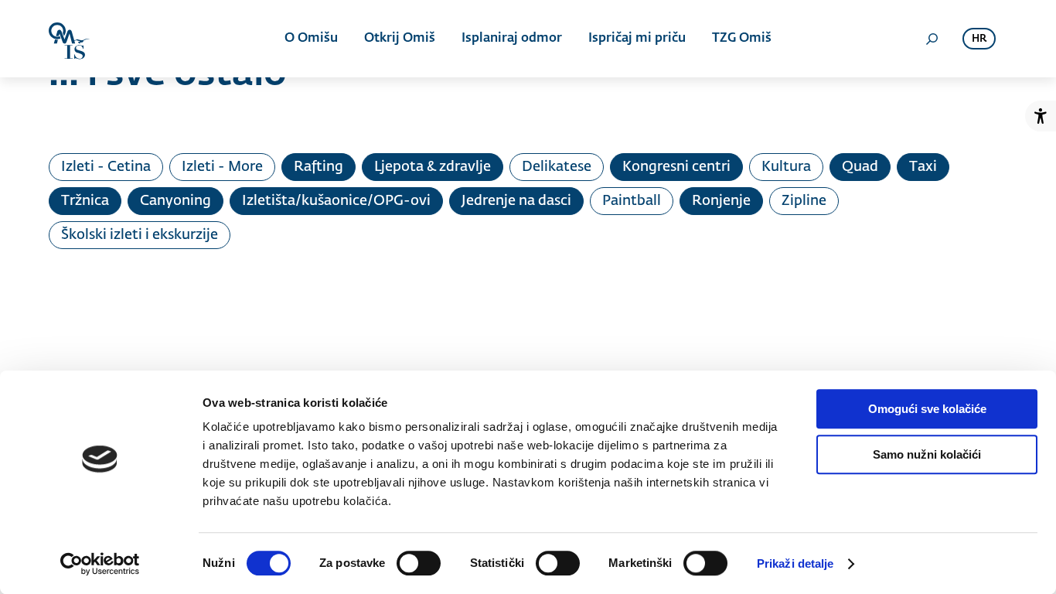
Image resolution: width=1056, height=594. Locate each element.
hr (979, 39)
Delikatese (556, 167)
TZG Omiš (742, 38)
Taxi (923, 167)
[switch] (419, 563)
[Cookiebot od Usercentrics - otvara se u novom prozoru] (100, 563)
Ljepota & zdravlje (432, 167)
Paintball (631, 201)
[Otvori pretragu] (931, 38)
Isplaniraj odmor (512, 38)
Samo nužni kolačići (927, 454)
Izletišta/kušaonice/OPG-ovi (336, 201)
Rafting (318, 167)
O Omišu (311, 38)
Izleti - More (222, 167)
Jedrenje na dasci (516, 201)
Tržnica (85, 201)
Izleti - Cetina (106, 167)
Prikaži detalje (795, 563)
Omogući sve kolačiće (927, 408)
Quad (860, 167)
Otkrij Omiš (399, 38)
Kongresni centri (676, 167)
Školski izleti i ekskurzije (139, 235)
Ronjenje (721, 201)
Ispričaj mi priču (637, 38)
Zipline (804, 201)
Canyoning (175, 201)
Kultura (786, 167)
